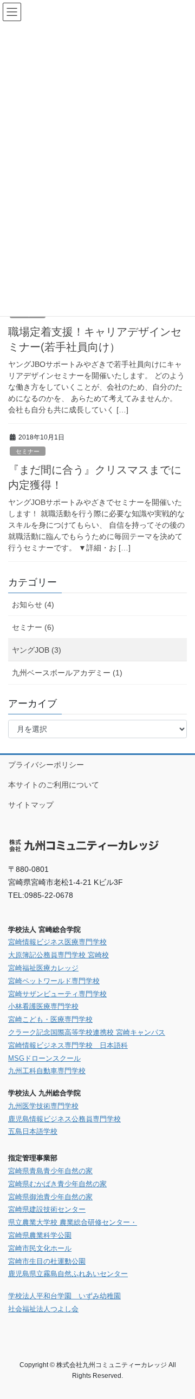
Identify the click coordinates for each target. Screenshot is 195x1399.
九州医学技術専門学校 (43, 1106)
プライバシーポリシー (46, 764)
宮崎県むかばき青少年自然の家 (57, 1184)
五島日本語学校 (32, 1131)
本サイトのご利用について (53, 784)
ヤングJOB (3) (36, 650)
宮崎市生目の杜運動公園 (47, 1261)
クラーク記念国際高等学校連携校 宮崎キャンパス (86, 1032)
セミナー (28, 451)
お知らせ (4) (33, 604)
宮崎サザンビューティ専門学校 (57, 994)
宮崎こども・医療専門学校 (50, 1019)
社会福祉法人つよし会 (43, 1309)
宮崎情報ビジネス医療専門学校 (57, 942)
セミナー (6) (33, 627)
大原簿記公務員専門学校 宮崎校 (58, 955)
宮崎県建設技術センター (47, 1209)
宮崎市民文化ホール (40, 1248)
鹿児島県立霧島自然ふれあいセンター (68, 1274)
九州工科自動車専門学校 (47, 1071)
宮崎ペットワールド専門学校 (54, 981)
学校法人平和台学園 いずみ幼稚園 (64, 1296)
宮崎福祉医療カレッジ (43, 968)
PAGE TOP (180, 1347)
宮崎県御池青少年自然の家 (50, 1197)
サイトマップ (31, 804)
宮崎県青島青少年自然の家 (50, 1171)
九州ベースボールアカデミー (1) (67, 672)
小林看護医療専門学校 (43, 1006)
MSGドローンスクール (44, 1058)
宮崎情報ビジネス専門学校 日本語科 (68, 1045)
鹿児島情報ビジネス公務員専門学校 (64, 1119)
